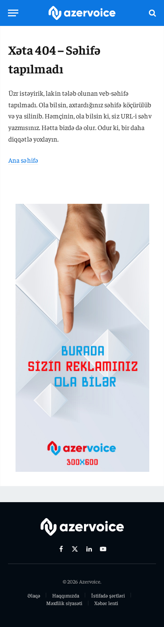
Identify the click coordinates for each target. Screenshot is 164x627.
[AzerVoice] (82, 13)
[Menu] (13, 13)
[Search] (151, 13)
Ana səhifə (23, 160)
